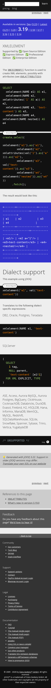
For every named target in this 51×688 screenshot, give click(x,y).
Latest (43, 24)
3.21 (5, 30)
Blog (14, 8)
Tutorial (11, 627)
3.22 (34, 24)
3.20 (13, 30)
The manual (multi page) (18, 634)
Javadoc (11, 640)
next (45, 12)
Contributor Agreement (18, 609)
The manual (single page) (19, 631)
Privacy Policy (13, 603)
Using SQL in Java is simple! (19, 644)
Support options (15, 571)
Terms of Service (15, 606)
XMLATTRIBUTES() (30, 76)
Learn (45, 3)
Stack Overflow (14, 557)
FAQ (10, 624)
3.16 (5, 34)
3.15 (12, 34)
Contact (11, 575)
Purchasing (12, 599)
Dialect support (24, 272)
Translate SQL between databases (23, 654)
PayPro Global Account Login (20, 578)
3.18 (32, 30)
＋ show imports (10, 133)
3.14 (19, 34)
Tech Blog (12, 550)
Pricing (6, 8)
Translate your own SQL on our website (24, 463)
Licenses (11, 596)
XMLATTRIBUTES (17, 499)
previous (37, 12)
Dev (29, 24)
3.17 (39, 30)
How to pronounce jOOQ (19, 660)
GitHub (11, 553)
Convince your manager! (18, 647)
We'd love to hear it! (21, 522)
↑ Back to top (25, 536)
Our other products (16, 650)
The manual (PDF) (16, 637)
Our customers (14, 547)
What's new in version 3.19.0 (23, 502)
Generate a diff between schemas (22, 657)
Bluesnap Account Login (18, 581)
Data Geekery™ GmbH (29, 672)
